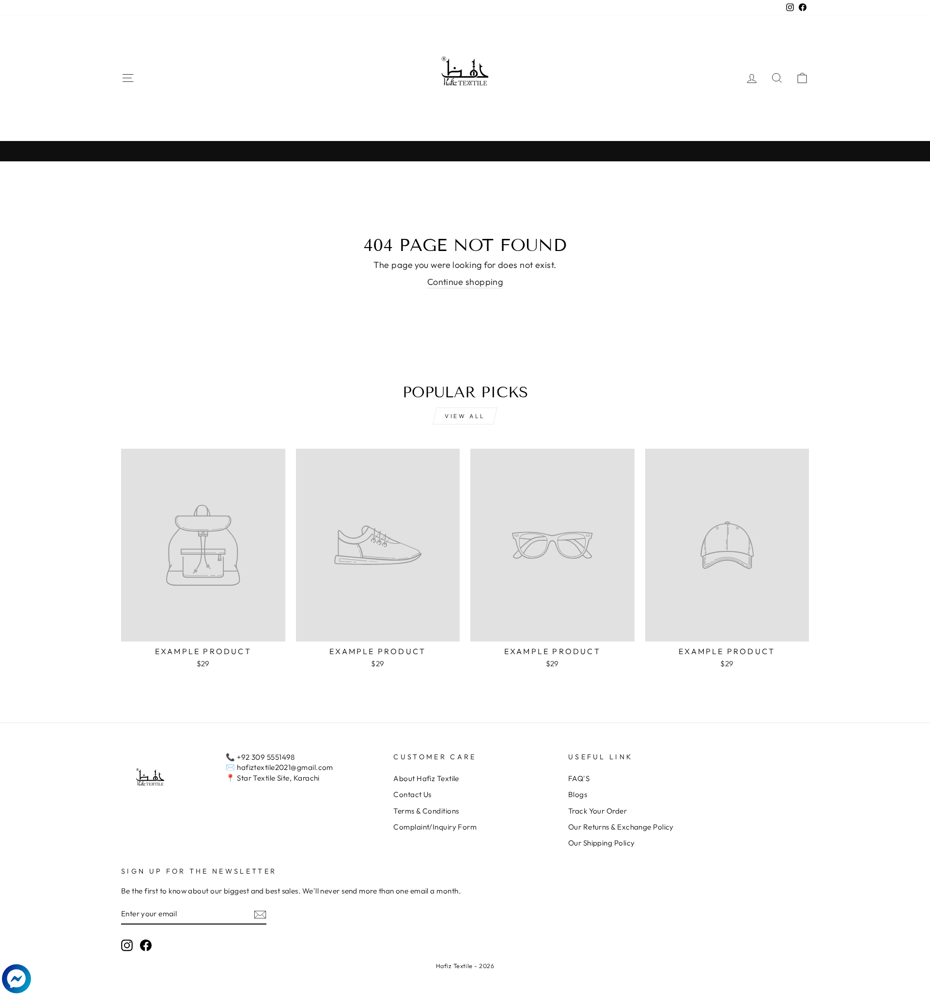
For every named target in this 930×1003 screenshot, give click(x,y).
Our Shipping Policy (601, 842)
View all (465, 416)
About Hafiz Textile (426, 778)
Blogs (577, 794)
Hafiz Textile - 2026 (465, 966)
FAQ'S (578, 778)
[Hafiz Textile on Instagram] (127, 945)
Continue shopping (465, 281)
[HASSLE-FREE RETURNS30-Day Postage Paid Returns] (465, 151)
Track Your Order (597, 810)
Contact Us (412, 794)
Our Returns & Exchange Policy (621, 826)
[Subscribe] (260, 914)
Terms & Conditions (426, 810)
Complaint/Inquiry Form (435, 826)
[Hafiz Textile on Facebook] (146, 945)
